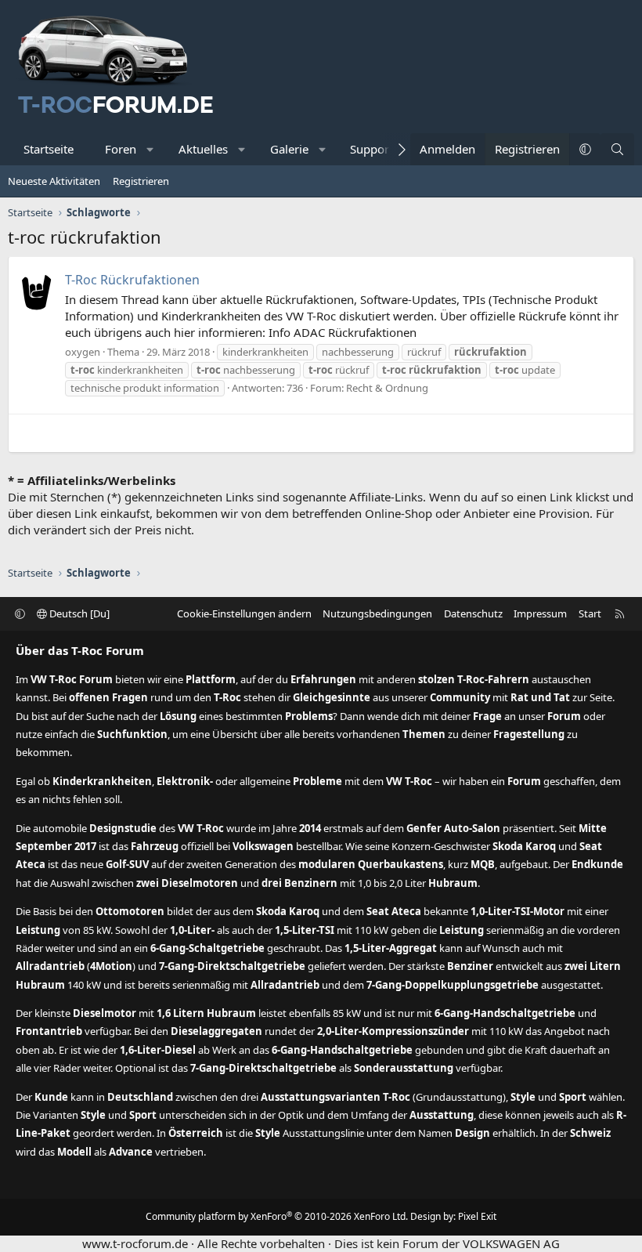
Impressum (540, 613)
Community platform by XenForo (277, 1216)
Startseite (48, 149)
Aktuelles (203, 149)
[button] (151, 149)
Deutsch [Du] (78, 613)
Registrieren (141, 181)
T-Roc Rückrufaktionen (132, 279)
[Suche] (617, 149)
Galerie (289, 149)
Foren (120, 149)
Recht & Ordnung (387, 388)
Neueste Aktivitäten (54, 181)
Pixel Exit (477, 1216)
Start (590, 613)
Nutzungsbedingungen (377, 613)
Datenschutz (473, 613)
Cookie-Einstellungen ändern (244, 613)
